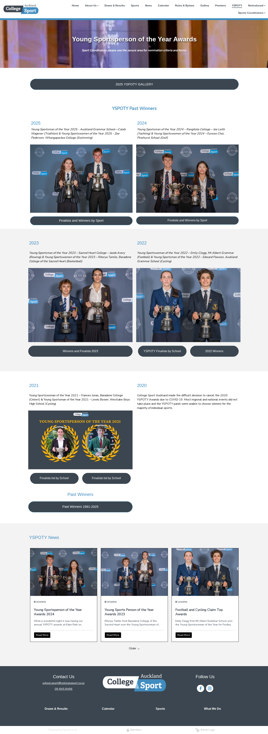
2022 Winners (214, 351)
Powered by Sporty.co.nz (63, 729)
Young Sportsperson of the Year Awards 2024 (58, 612)
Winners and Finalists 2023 (80, 351)
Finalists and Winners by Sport (81, 220)
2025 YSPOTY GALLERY (134, 84)
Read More (42, 635)
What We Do (212, 708)
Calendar (108, 708)
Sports (160, 708)
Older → (134, 648)
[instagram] (209, 688)
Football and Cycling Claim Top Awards (199, 612)
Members (135, 729)
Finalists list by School (54, 478)
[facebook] (200, 688)
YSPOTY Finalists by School (162, 351)
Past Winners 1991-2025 (80, 506)
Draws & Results (56, 708)
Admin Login (207, 729)
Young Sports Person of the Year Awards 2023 (129, 612)
